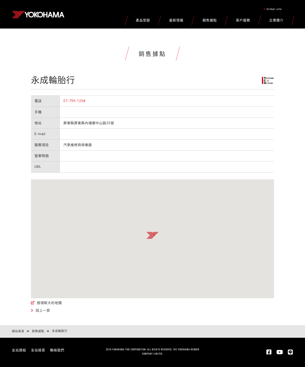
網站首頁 (18, 331)
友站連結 (19, 350)
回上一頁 (43, 310)
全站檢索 (38, 350)
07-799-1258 (74, 101)
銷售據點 (38, 331)
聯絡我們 (57, 350)
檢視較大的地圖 (49, 303)
